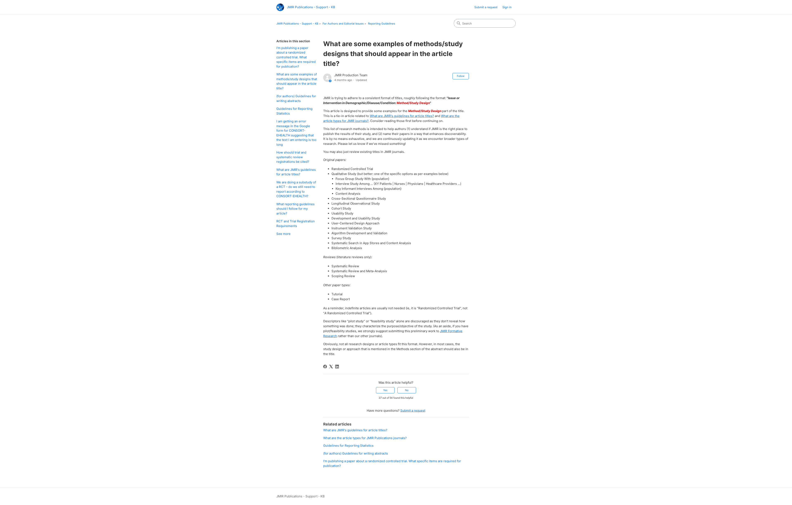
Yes (385, 390)
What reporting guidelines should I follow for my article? (295, 208)
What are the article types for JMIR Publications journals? (365, 438)
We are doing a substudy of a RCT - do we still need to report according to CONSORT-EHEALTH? (296, 189)
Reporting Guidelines (381, 23)
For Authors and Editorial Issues (343, 23)
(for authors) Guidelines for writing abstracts (296, 98)
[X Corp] (331, 366)
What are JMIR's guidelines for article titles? (296, 172)
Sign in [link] (507, 7)
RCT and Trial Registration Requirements (295, 223)
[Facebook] (325, 366)
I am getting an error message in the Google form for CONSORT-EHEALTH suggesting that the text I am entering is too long (296, 132)
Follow (460, 75)
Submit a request (485, 7)
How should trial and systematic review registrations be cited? (292, 157)
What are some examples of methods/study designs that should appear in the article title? (296, 81)
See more (283, 234)
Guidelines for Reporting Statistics (294, 111)
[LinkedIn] (337, 366)
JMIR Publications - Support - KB (297, 23)
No (406, 390)
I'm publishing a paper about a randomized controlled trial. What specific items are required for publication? (296, 57)
